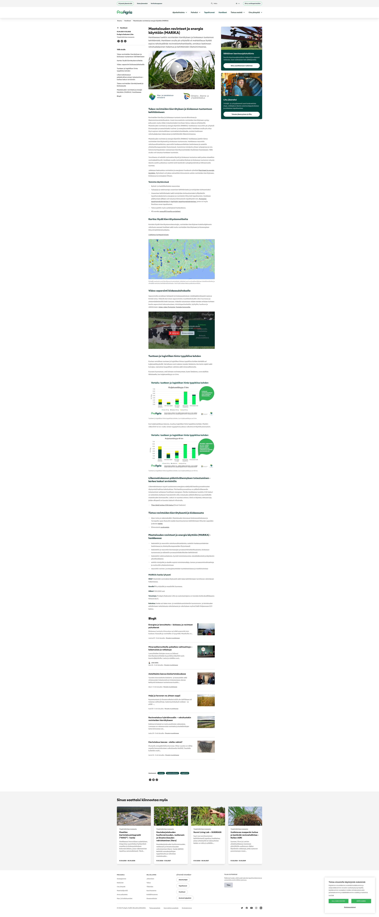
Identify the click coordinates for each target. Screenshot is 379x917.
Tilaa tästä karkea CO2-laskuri (162, 505)
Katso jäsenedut (142, 3)
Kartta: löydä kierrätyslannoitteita (129, 61)
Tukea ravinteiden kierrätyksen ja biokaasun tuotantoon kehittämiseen (130, 55)
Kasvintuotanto (151, 890)
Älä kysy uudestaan (187, 333)
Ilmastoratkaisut (152, 898)
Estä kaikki (361, 901)
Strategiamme (121, 879)
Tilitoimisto (150, 886)
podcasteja (165, 527)
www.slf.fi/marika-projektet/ (170, 211)
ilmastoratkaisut (172, 773)
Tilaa (228, 885)
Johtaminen (150, 879)
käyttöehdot (197, 328)
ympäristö (184, 773)
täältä (160, 524)
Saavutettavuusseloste (171, 908)
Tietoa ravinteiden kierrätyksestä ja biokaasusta (130, 84)
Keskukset (120, 883)
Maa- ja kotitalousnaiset (124, 898)
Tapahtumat (209, 12)
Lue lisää (331, 895)
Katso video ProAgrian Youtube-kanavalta (174, 307)
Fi (236, 3)
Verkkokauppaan (156, 3)
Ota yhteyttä (121, 886)
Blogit (119, 96)
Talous (149, 883)
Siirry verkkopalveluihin (252, 3)
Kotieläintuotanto (152, 894)
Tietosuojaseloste (154, 908)
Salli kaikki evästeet (338, 901)
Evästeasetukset (350, 907)
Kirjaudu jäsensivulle (125, 3)
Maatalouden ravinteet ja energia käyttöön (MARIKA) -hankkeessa (129, 91)
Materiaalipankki (122, 890)
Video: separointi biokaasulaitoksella (130, 64)
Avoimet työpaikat (185, 898)
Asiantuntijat (183, 880)
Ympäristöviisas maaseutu (125, 37)
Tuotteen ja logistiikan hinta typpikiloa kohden (127, 69)
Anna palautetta (122, 894)
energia (161, 773)
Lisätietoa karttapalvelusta (158, 235)
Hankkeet (223, 12)
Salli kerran (175, 333)
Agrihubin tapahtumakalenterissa (183, 201)
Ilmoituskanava (187, 908)
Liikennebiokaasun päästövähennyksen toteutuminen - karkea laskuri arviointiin (130, 77)
